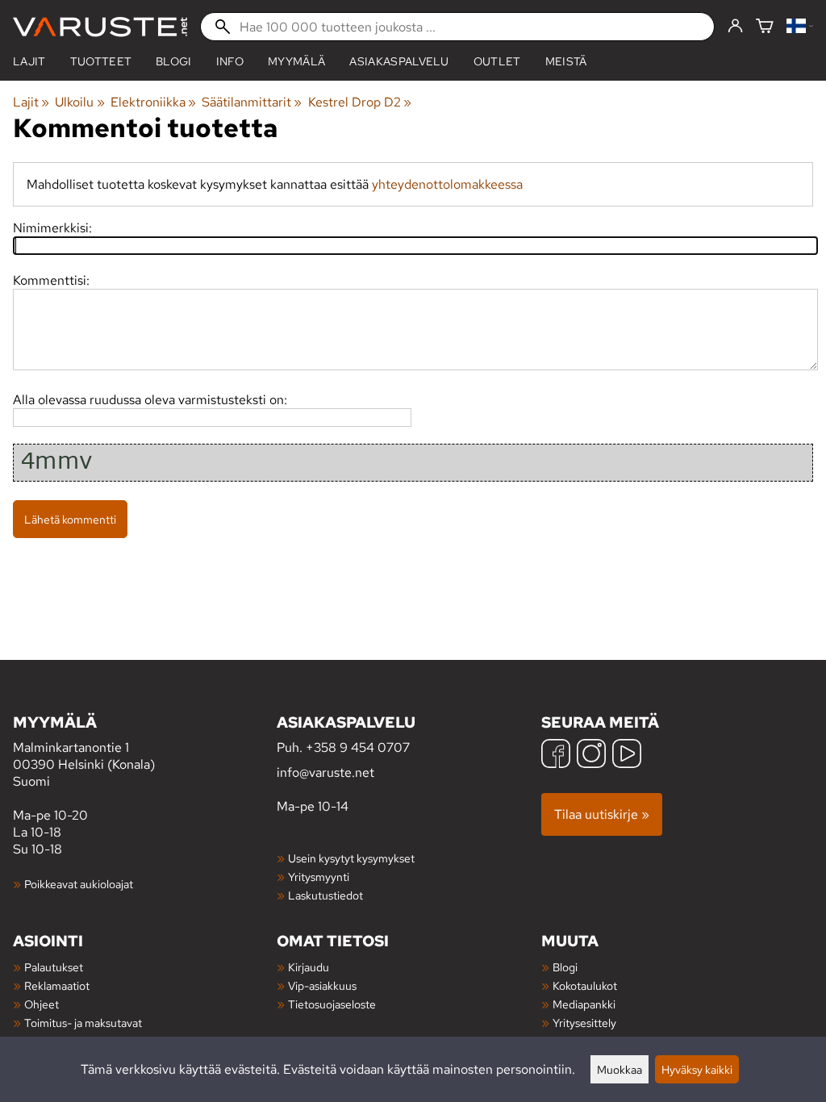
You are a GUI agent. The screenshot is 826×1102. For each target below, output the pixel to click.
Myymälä (296, 61)
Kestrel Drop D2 (359, 102)
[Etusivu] (100, 27)
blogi (174, 61)
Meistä (566, 61)
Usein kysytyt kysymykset (351, 858)
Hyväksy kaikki (696, 1069)
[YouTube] (626, 755)
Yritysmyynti (318, 876)
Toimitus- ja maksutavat (83, 1022)
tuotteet (101, 61)
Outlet (497, 61)
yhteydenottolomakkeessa (447, 184)
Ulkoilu (79, 102)
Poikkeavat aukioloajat (78, 883)
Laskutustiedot (325, 895)
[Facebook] (555, 755)
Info (230, 61)
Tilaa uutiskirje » (601, 814)
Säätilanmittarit (252, 102)
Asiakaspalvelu (398, 61)
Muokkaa (619, 1069)
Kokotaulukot (585, 985)
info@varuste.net (325, 772)
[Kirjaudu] (735, 26)
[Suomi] (799, 27)
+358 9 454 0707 (358, 747)
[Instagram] (591, 755)
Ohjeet (41, 1004)
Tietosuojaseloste (332, 1004)
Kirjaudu (308, 967)
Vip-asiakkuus (322, 985)
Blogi (565, 967)
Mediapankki (584, 1004)
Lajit (29, 61)
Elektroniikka (153, 102)
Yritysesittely (584, 1022)
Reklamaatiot (57, 985)
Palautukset (53, 967)
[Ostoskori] (765, 27)
